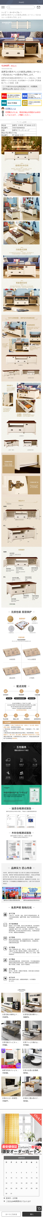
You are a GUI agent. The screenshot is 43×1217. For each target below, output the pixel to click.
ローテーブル (15, 12)
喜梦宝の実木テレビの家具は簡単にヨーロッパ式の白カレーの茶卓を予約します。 (21, 16)
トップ (3, 12)
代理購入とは (10, 108)
